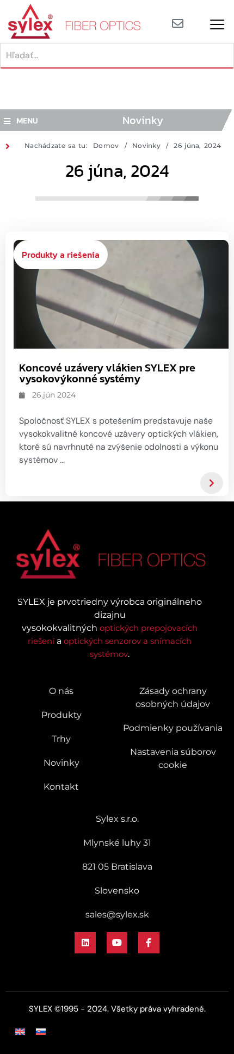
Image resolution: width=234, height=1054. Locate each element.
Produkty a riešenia (61, 254)
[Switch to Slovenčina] (40, 1032)
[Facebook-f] (148, 942)
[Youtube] (117, 942)
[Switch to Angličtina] (20, 1032)
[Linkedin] (85, 942)
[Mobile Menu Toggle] (217, 24)
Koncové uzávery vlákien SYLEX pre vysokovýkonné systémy (107, 373)
